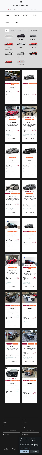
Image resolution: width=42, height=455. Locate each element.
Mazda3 (5, 422)
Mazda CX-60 (12, 87)
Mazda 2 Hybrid (12, 122)
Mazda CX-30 (29, 234)
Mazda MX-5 (6, 434)
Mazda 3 (29, 86)
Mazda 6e (12, 160)
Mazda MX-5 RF (6, 437)
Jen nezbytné (34, 451)
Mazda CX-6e (25, 427)
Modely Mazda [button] (23, 9)
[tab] (7, 15)
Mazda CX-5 (24, 422)
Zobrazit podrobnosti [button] (12, 100)
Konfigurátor (32, 9)
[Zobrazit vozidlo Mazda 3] (29, 75)
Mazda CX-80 (12, 196)
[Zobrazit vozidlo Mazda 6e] (29, 297)
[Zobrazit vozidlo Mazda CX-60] (12, 75)
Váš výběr (13, 9)
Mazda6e (5, 424)
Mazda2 (5, 419)
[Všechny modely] (8, 35)
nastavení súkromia (28, 448)
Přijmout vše (25, 451)
